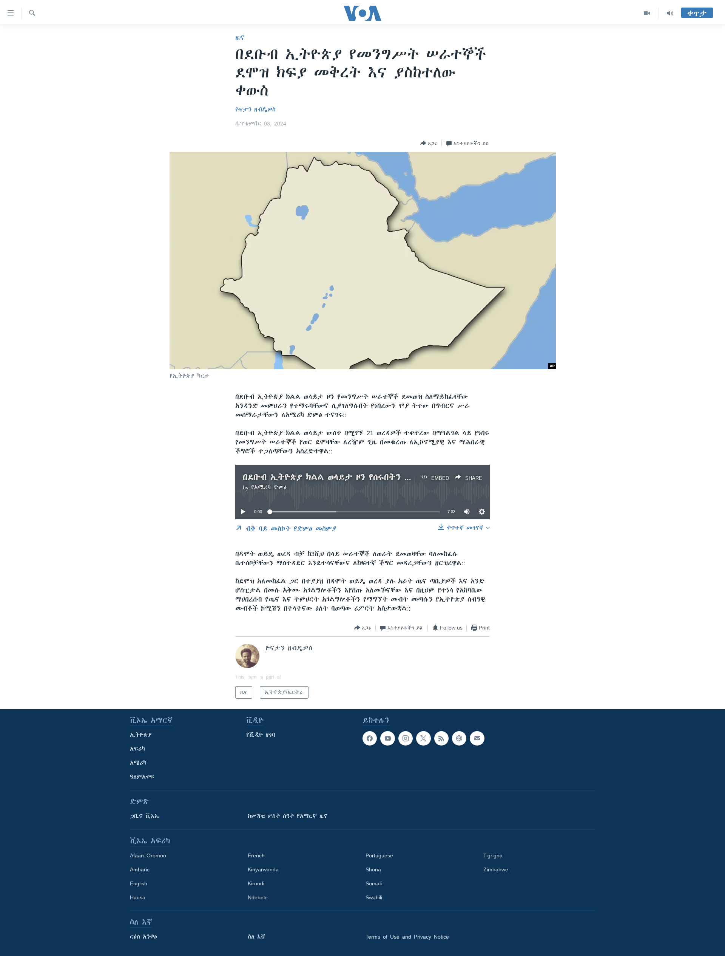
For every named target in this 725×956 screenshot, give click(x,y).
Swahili (374, 897)
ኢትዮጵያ (141, 735)
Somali (374, 883)
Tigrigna (493, 855)
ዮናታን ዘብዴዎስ (255, 109)
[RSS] (441, 738)
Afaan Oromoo (148, 855)
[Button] (429, 143)
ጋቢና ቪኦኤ (144, 816)
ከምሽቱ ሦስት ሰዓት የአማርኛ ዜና (287, 816)
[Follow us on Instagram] (405, 738)
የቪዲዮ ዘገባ (260, 735)
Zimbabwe (495, 869)
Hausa (137, 897)
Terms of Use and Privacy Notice (407, 936)
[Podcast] (459, 738)
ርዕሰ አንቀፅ (143, 936)
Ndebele (258, 897)
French (256, 855)
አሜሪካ (138, 763)
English (138, 883)
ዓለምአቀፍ (142, 776)
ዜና (240, 38)
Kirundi (256, 883)
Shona (373, 869)
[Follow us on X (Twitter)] (423, 738)
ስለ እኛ (256, 936)
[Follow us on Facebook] (369, 738)
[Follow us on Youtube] (387, 738)
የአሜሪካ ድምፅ (269, 487)
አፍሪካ (137, 749)
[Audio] (670, 13)
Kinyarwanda (263, 869)
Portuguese (379, 855)
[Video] (647, 13)
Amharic (140, 869)
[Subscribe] (477, 738)
